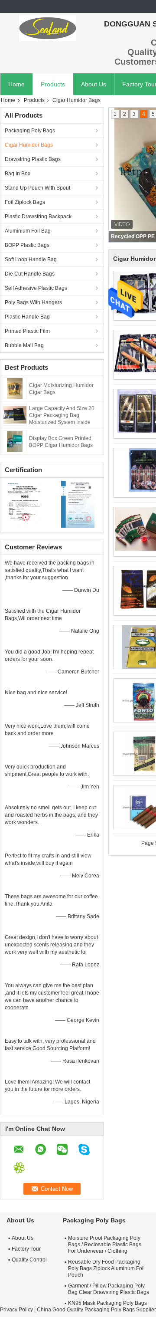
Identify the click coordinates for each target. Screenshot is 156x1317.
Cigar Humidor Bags (29, 145)
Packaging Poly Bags (30, 131)
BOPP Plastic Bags (27, 245)
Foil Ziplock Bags (25, 202)
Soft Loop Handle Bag (31, 259)
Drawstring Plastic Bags (33, 159)
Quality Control (29, 1260)
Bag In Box (17, 174)
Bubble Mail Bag (24, 345)
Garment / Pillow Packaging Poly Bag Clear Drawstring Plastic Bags (108, 1289)
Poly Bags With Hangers (33, 302)
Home (16, 84)
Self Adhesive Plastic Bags (36, 288)
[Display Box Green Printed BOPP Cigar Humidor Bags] (15, 441)
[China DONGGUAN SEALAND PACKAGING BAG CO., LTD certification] (26, 504)
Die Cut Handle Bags (30, 274)
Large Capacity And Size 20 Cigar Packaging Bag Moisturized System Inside (61, 415)
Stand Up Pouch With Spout (37, 188)
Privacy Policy (16, 1310)
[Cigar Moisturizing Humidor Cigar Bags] (15, 388)
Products (53, 84)
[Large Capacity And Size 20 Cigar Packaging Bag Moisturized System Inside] (14, 414)
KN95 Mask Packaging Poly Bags (107, 1303)
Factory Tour (26, 1249)
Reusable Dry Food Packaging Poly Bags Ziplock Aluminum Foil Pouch (106, 1268)
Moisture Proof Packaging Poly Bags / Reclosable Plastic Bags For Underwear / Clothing (104, 1244)
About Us (93, 84)
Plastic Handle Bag (27, 317)
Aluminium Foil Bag (28, 231)
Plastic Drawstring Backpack (38, 216)
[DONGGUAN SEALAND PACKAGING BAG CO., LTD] (47, 28)
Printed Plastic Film (27, 331)
